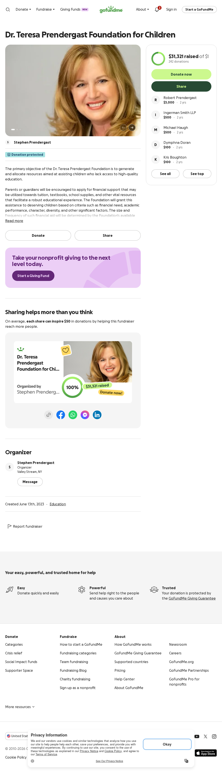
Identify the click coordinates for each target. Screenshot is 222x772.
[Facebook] (60, 415)
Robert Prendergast (180, 98)
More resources (18, 707)
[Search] (7, 9)
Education (58, 504)
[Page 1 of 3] (13, 129)
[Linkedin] (97, 415)
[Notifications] (156, 9)
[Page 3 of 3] (20, 129)
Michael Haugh (175, 128)
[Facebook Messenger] (85, 415)
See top (197, 174)
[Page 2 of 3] (17, 129)
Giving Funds (73, 9)
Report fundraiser (27, 526)
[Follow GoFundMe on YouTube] (197, 736)
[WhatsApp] (73, 415)
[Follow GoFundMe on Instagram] (214, 736)
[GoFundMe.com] (111, 9)
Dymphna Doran (177, 142)
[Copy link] (48, 415)
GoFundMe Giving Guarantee (192, 598)
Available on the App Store (206, 753)
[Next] (132, 127)
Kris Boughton (174, 157)
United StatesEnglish (27, 736)
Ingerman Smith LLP (179, 113)
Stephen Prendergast (35, 463)
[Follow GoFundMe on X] (205, 736)
